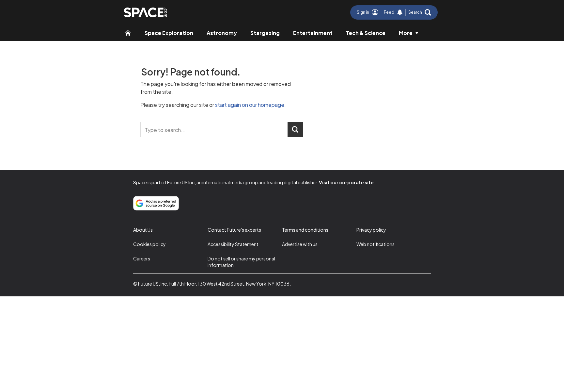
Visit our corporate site (346, 182)
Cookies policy (149, 244)
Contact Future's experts (234, 230)
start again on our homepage (249, 104)
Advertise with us (300, 244)
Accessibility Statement (233, 244)
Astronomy (222, 32)
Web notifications (375, 244)
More (406, 32)
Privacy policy (371, 230)
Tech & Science (365, 32)
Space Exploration (169, 32)
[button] (419, 12)
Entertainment (313, 32)
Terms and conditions (305, 230)
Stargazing (265, 32)
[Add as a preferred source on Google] (156, 203)
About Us (143, 230)
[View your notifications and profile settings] (400, 12)
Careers (141, 258)
